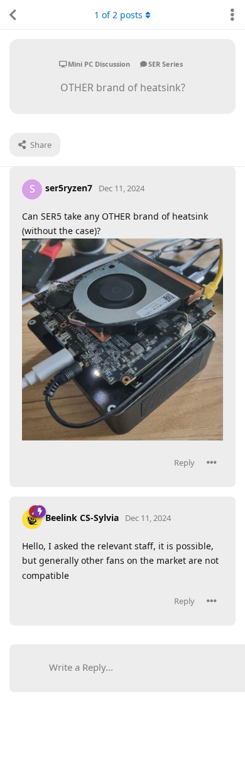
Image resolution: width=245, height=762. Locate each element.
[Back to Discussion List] (12, 14)
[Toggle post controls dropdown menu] (211, 462)
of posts (118, 15)
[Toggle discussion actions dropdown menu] (232, 14)
